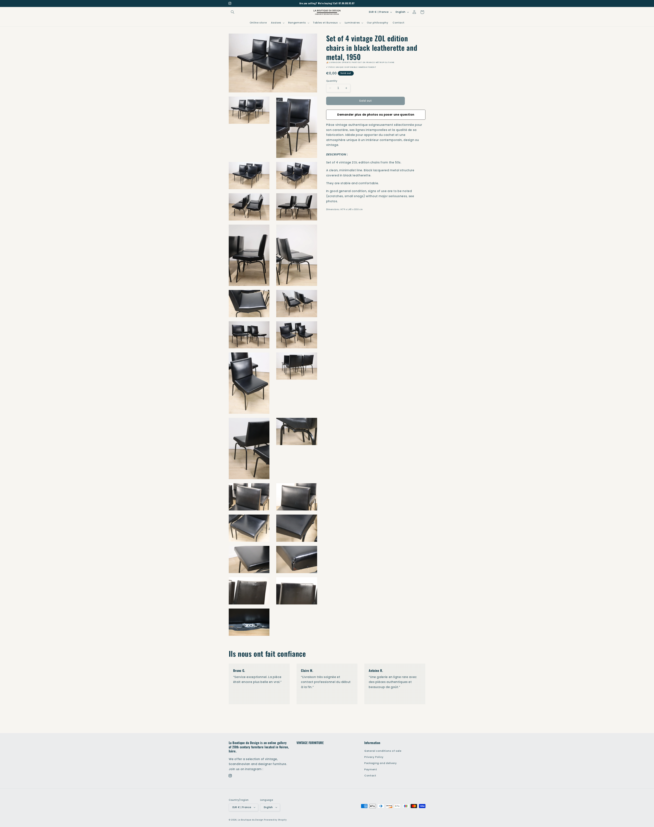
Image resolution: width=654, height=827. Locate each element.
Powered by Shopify (275, 819)
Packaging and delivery (380, 763)
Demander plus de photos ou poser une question (375, 114)
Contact (370, 775)
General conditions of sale (382, 750)
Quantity (331, 81)
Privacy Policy (374, 757)
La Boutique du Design (250, 819)
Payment (370, 769)
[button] (233, 12)
